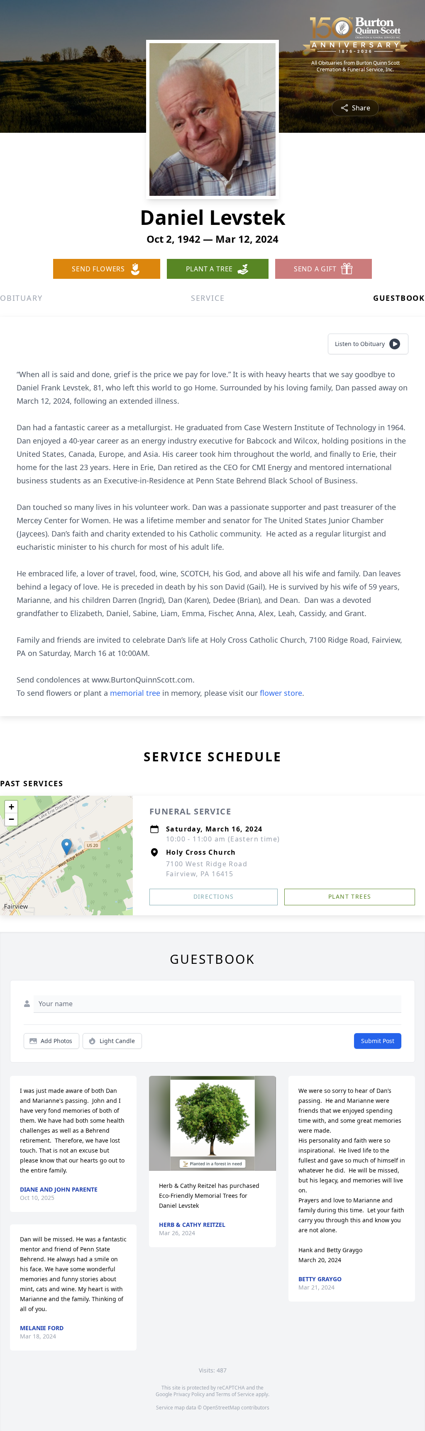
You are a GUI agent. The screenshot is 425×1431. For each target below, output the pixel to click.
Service (208, 298)
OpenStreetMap (221, 1407)
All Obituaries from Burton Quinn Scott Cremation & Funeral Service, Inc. (355, 66)
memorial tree (135, 693)
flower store (281, 693)
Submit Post (377, 1041)
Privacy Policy (189, 1394)
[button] (66, 847)
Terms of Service (235, 1394)
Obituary (21, 298)
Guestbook (399, 298)
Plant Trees (349, 896)
